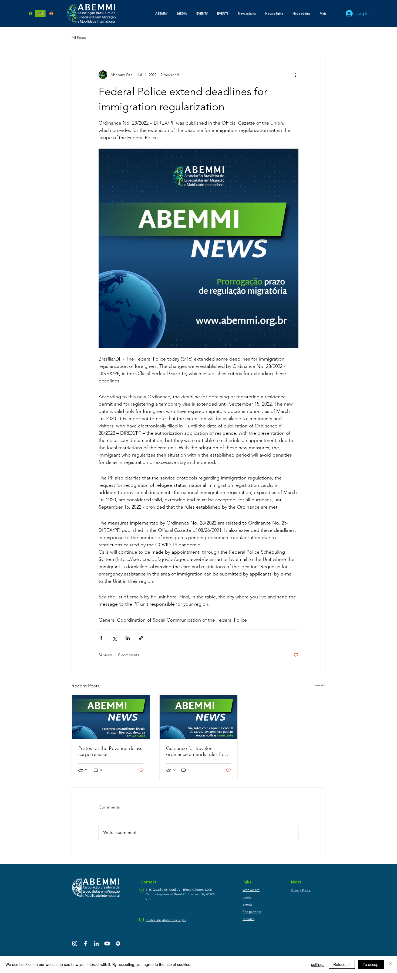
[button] (181, 13)
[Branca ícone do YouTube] (107, 943)
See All (319, 685)
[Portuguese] (30, 13)
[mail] (141, 919)
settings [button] (317, 964)
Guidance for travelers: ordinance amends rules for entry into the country (195, 751)
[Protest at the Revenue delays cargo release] (111, 717)
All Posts (79, 37)
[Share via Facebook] (101, 638)
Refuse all (341, 964)
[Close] (390, 964)
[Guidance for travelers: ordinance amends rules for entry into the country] (199, 717)
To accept (371, 964)
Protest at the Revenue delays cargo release (110, 751)
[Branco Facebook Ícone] (85, 943)
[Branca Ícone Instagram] (74, 943)
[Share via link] (140, 638)
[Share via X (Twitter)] (114, 638)
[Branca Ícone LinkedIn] (96, 943)
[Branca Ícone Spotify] (118, 943)
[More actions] (295, 74)
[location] (141, 890)
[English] (40, 13)
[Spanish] (50, 13)
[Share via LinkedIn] (127, 638)
